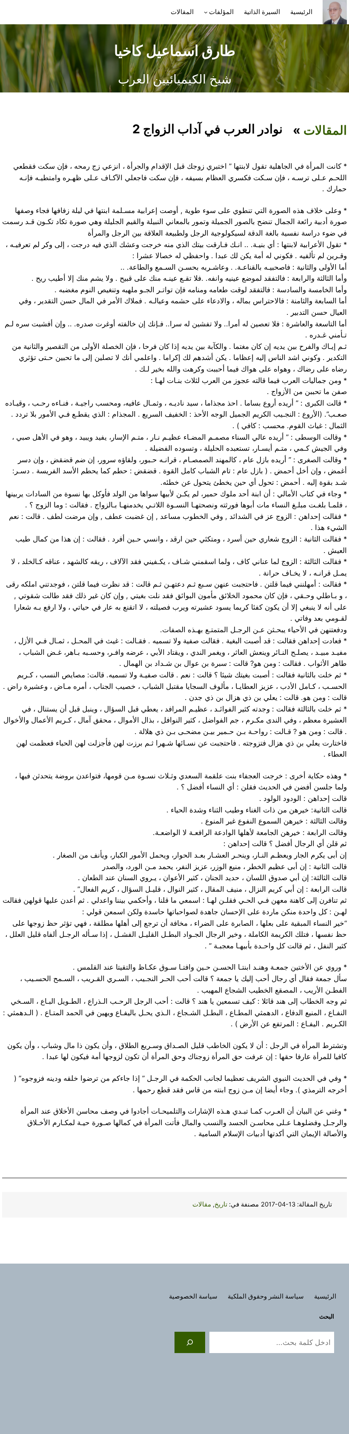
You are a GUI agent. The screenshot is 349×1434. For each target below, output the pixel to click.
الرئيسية (301, 12)
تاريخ (221, 1204)
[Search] (189, 1342)
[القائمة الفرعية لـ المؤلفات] (206, 12)
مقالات (201, 1204)
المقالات (325, 130)
